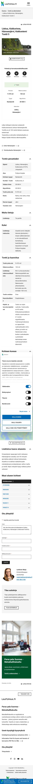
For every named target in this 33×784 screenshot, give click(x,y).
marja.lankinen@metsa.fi (24, 577)
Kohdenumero (7, 481)
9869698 (6, 490)
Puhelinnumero (6, 546)
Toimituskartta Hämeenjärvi (14, 150)
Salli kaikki (16, 417)
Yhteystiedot (6, 751)
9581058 (6, 494)
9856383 (6, 499)
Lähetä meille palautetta (20, 772)
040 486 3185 (21, 580)
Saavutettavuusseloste (21, 770)
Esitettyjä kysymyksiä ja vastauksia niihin (15, 735)
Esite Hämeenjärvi (11, 146)
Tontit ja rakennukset (14, 11)
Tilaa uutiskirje (11, 608)
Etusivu (4, 11)
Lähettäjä (4, 538)
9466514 (6, 507)
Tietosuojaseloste (10, 770)
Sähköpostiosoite (6, 554)
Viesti (3, 524)
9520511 (6, 503)
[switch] (28, 392)
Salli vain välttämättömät (16, 428)
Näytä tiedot (23, 411)
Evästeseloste (10, 772)
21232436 (6, 485)
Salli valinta (16, 422)
